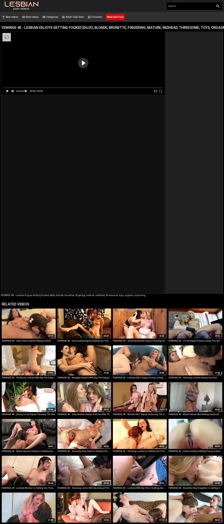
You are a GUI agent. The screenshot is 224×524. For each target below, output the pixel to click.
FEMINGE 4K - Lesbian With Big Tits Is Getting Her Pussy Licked (140, 488)
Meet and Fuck (115, 17)
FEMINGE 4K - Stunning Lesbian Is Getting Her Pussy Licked (140, 451)
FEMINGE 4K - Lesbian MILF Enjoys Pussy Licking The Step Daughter (140, 377)
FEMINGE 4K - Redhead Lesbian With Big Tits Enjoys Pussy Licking (29, 377)
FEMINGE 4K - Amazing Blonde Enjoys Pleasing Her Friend (140, 340)
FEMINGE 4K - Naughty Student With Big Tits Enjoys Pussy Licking (84, 377)
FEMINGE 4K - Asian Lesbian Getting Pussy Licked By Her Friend (195, 451)
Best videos (30, 17)
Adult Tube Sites (73, 17)
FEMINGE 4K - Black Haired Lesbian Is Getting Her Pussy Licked (29, 451)
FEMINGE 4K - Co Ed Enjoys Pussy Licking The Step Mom (195, 340)
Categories (50, 17)
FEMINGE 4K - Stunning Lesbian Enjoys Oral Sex (193, 377)
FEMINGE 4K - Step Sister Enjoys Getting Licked (26, 340)
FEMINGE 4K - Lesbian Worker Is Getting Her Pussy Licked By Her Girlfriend (29, 488)
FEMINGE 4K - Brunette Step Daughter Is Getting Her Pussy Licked (195, 488)
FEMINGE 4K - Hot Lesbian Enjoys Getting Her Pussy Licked (84, 340)
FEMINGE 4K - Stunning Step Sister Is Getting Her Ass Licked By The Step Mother (84, 451)
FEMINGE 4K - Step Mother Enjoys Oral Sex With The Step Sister (84, 414)
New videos (10, 17)
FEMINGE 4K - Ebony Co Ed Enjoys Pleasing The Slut (28, 414)
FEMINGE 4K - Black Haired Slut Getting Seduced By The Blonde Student (195, 414)
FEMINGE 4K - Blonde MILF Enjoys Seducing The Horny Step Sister (140, 414)
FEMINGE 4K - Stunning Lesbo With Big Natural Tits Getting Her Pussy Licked (84, 488)
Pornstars (95, 17)
